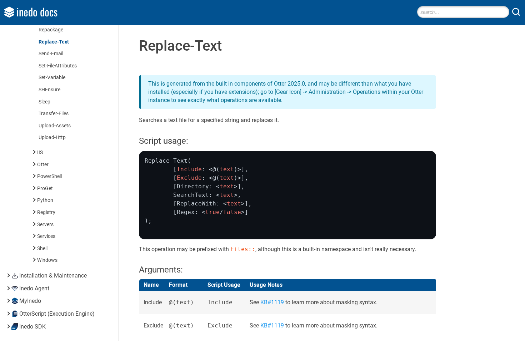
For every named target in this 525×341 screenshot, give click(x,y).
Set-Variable (52, 78)
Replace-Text (54, 42)
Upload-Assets (55, 126)
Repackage (51, 30)
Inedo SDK (32, 326)
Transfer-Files (54, 114)
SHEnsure (49, 90)
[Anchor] (194, 140)
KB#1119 (272, 302)
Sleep (44, 102)
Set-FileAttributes (58, 66)
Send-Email (51, 54)
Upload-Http (52, 137)
